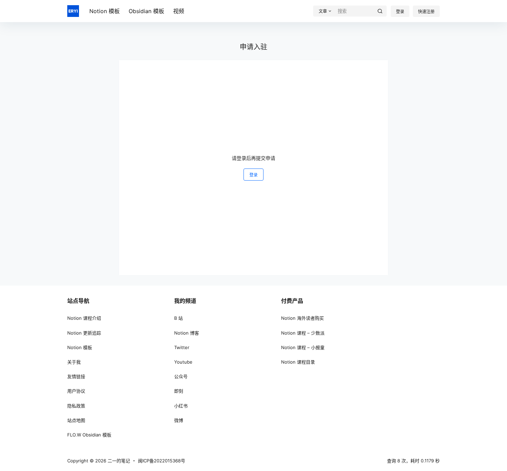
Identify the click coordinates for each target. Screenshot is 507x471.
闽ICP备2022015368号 (161, 460)
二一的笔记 (118, 460)
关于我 (74, 362)
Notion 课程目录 (298, 362)
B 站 (178, 318)
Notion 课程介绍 (84, 318)
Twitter (181, 347)
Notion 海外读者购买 (302, 318)
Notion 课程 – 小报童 (303, 347)
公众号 (181, 376)
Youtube (183, 362)
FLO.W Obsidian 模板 (89, 435)
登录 (253, 174)
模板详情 (472, 17)
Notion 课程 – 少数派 (303, 333)
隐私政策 (76, 405)
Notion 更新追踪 (84, 333)
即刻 (178, 391)
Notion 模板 (79, 347)
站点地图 (76, 420)
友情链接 (76, 376)
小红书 (181, 405)
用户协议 (76, 391)
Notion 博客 (186, 333)
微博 (178, 420)
